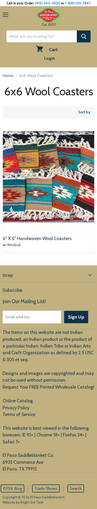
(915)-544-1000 (47, 3)
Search (76, 488)
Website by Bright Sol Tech (23, 502)
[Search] (84, 36)
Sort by (84, 112)
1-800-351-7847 (78, 3)
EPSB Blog (12, 488)
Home (8, 75)
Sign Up (76, 317)
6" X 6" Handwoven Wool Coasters (37, 238)
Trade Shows (45, 488)
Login (49, 58)
